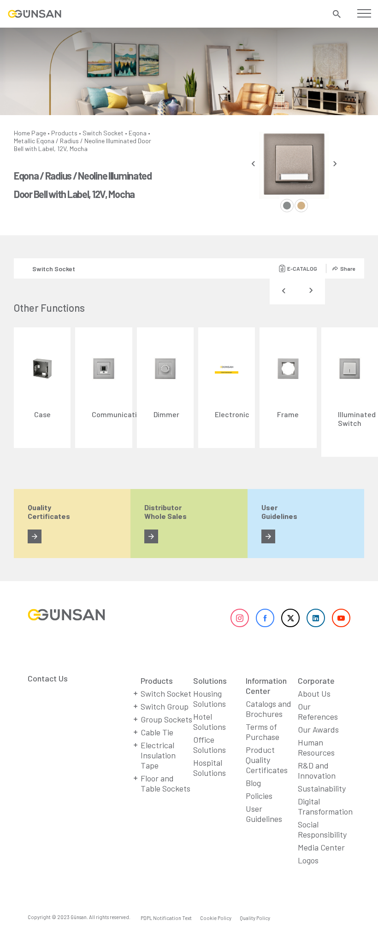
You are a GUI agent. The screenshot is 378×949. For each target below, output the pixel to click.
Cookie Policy (215, 918)
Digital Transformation (325, 806)
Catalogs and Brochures (268, 709)
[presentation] (253, 163)
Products (64, 133)
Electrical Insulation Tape (158, 755)
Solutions (210, 680)
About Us (314, 693)
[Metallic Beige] (301, 205)
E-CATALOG (302, 268)
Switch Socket (103, 133)
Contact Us (48, 678)
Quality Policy (255, 918)
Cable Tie (157, 732)
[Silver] (287, 205)
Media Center (321, 847)
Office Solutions (209, 744)
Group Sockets (166, 719)
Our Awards (318, 729)
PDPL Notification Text (166, 918)
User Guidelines (264, 813)
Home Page (30, 133)
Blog (253, 783)
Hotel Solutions (209, 721)
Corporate (316, 680)
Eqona (138, 133)
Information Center (266, 685)
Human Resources (316, 747)
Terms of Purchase (262, 732)
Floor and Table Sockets (165, 783)
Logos (308, 860)
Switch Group (165, 706)
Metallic (24, 141)
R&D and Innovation (317, 770)
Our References (318, 711)
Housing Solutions (209, 698)
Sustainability (322, 788)
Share (347, 268)
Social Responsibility (322, 829)
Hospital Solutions (209, 767)
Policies (259, 796)
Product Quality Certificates (267, 760)
